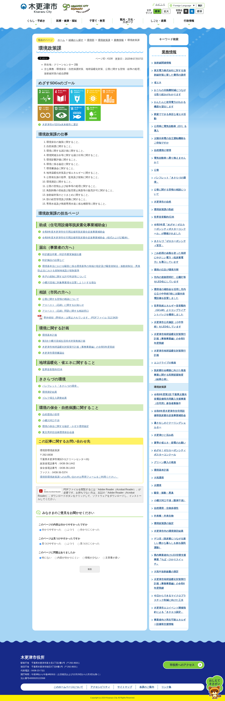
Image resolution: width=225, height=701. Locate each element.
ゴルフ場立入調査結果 (54, 398)
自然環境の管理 (50, 414)
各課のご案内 (146, 687)
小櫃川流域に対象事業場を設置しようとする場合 (69, 282)
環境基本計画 (49, 335)
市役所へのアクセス (182, 664)
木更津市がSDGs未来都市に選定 (60, 124)
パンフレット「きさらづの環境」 (60, 386)
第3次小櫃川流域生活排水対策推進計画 (63, 341)
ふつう (70, 529)
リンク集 (166, 687)
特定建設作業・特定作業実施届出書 (61, 254)
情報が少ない (92, 557)
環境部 (90, 40)
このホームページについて (68, 687)
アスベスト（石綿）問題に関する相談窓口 (65, 311)
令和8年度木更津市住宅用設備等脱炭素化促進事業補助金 (73, 231)
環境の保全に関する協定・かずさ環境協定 (65, 426)
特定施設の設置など (53, 260)
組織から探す (76, 40)
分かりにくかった (90, 529)
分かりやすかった (51, 529)
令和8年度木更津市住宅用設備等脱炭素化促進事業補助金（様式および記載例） (85, 237)
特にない (47, 557)
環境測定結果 (49, 392)
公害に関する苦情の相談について (60, 299)
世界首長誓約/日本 (52, 369)
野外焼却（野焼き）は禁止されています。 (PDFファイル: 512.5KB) (81, 317)
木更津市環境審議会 (53, 353)
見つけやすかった (51, 543)
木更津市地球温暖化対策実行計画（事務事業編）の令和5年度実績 (78, 347)
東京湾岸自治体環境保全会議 (58, 432)
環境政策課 (104, 40)
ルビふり (160, 4)
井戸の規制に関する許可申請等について (64, 276)
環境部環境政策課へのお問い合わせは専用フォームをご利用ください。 (79, 477)
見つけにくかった (90, 543)
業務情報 (119, 40)
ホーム (61, 40)
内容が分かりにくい (68, 557)
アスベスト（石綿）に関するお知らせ (63, 305)
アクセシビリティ (100, 687)
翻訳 (200, 5)
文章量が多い (112, 557)
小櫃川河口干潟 (50, 420)
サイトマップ (124, 687)
